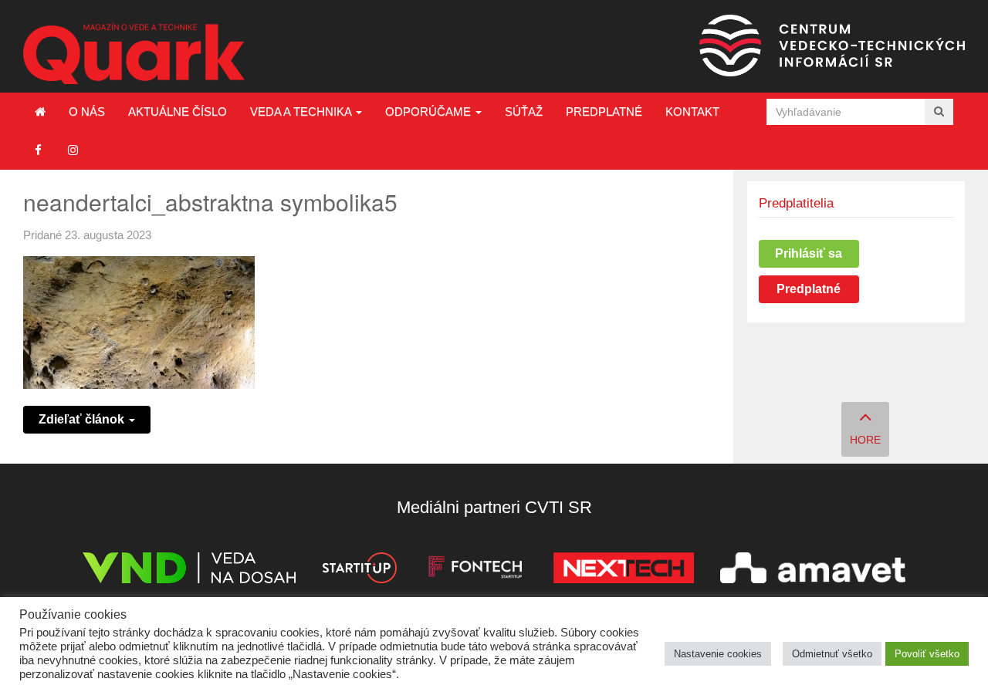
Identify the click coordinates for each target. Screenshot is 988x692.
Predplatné (604, 111)
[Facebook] (38, 150)
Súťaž (524, 111)
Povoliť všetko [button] (927, 654)
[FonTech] (475, 570)
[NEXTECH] (623, 570)
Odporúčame (429, 111)
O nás (87, 111)
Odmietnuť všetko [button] (832, 654)
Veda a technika (302, 111)
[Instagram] (73, 150)
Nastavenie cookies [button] (718, 654)
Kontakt (692, 111)
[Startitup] (359, 570)
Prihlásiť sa (808, 253)
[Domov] (40, 112)
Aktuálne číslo (177, 111)
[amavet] (812, 570)
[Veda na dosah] (189, 570)
